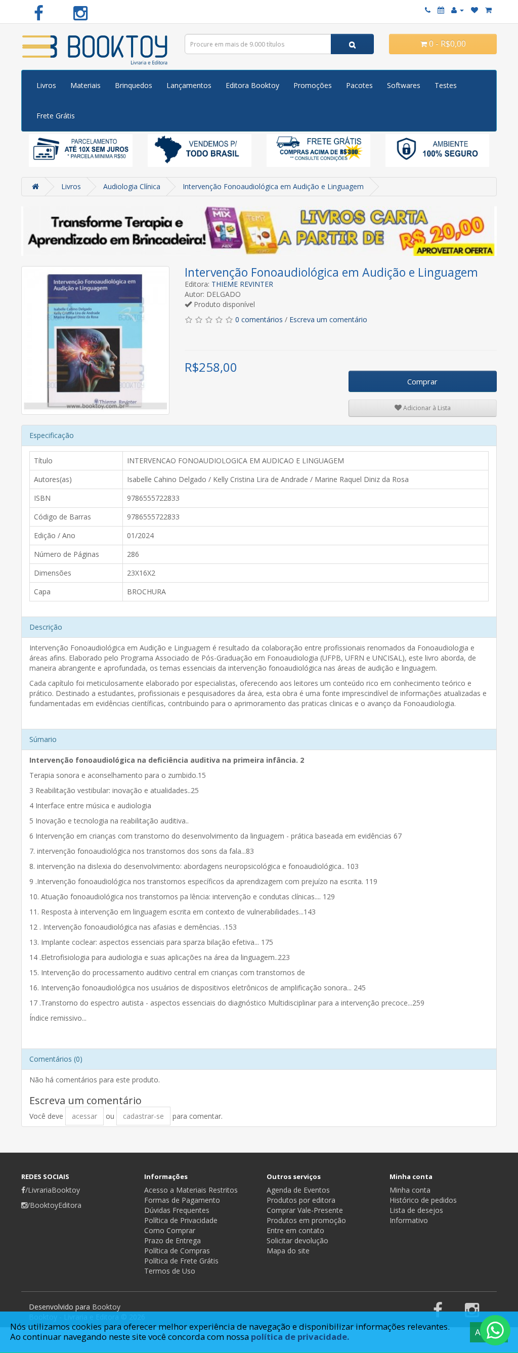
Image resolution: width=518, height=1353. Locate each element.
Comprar (422, 381)
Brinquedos (133, 85)
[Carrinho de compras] (488, 10)
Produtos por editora (301, 1200)
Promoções (312, 85)
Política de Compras (177, 1250)
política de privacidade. (300, 1336)
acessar (84, 1116)
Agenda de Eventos (298, 1190)
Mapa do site (288, 1250)
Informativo (409, 1220)
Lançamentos (188, 85)
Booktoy (106, 1307)
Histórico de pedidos (423, 1200)
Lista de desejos (416, 1210)
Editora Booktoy (252, 85)
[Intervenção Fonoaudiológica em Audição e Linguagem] (95, 340)
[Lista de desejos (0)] (474, 10)
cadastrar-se (143, 1116)
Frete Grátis (55, 115)
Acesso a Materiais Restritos (191, 1190)
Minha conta (410, 1190)
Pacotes (359, 85)
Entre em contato (295, 1230)
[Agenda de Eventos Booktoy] (441, 10)
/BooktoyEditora (54, 1205)
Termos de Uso (169, 1271)
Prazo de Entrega (172, 1240)
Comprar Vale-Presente (305, 1210)
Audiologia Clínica (131, 186)
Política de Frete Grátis (181, 1260)
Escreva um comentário (328, 319)
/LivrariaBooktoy (52, 1190)
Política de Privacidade (181, 1220)
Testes (446, 85)
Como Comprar (169, 1230)
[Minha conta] (457, 10)
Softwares (403, 85)
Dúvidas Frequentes (176, 1210)
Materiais (85, 85)
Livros (46, 85)
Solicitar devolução (297, 1240)
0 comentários (259, 319)
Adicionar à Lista (426, 408)
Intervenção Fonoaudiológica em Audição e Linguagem (273, 186)
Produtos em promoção (306, 1220)
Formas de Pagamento (182, 1200)
